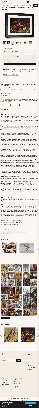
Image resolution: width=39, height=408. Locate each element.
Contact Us (16, 373)
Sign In (35, 5)
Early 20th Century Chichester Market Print (9, 253)
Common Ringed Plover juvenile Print (26, 253)
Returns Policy (4, 380)
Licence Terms (4, 386)
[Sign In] (36, 2)
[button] (13, 406)
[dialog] (19, 404)
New (26, 5)
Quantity (17, 56)
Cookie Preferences (5, 393)
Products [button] (30, 5)
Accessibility (4, 373)
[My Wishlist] (31, 2)
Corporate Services (30, 365)
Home (2, 231)
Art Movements (7, 231)
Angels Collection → (5, 318)
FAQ (2, 376)
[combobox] (19, 2)
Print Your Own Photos (31, 367)
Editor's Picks (18, 5)
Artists (19, 231)
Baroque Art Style (3, 99)
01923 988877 (17, 376)
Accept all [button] (30, 403)
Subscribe (18, 360)
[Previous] (3, 25)
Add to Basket (20, 63)
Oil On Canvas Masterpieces (10, 99)
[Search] (28, 2)
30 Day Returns (7, 93)
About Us (28, 354)
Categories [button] (4, 5)
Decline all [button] (30, 405)
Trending (23, 5)
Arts (3, 231)
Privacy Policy (4, 378)
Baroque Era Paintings (18, 99)
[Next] (36, 25)
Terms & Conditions (5, 384)
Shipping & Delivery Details (30, 89)
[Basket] (34, 2)
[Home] (6, 2)
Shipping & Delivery (5, 382)
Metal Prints (4, 388)
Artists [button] (8, 5)
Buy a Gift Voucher (30, 369)
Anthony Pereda (23, 231)
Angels (11, 233)
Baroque (11, 231)
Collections (13, 5)
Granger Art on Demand (6, 233)
